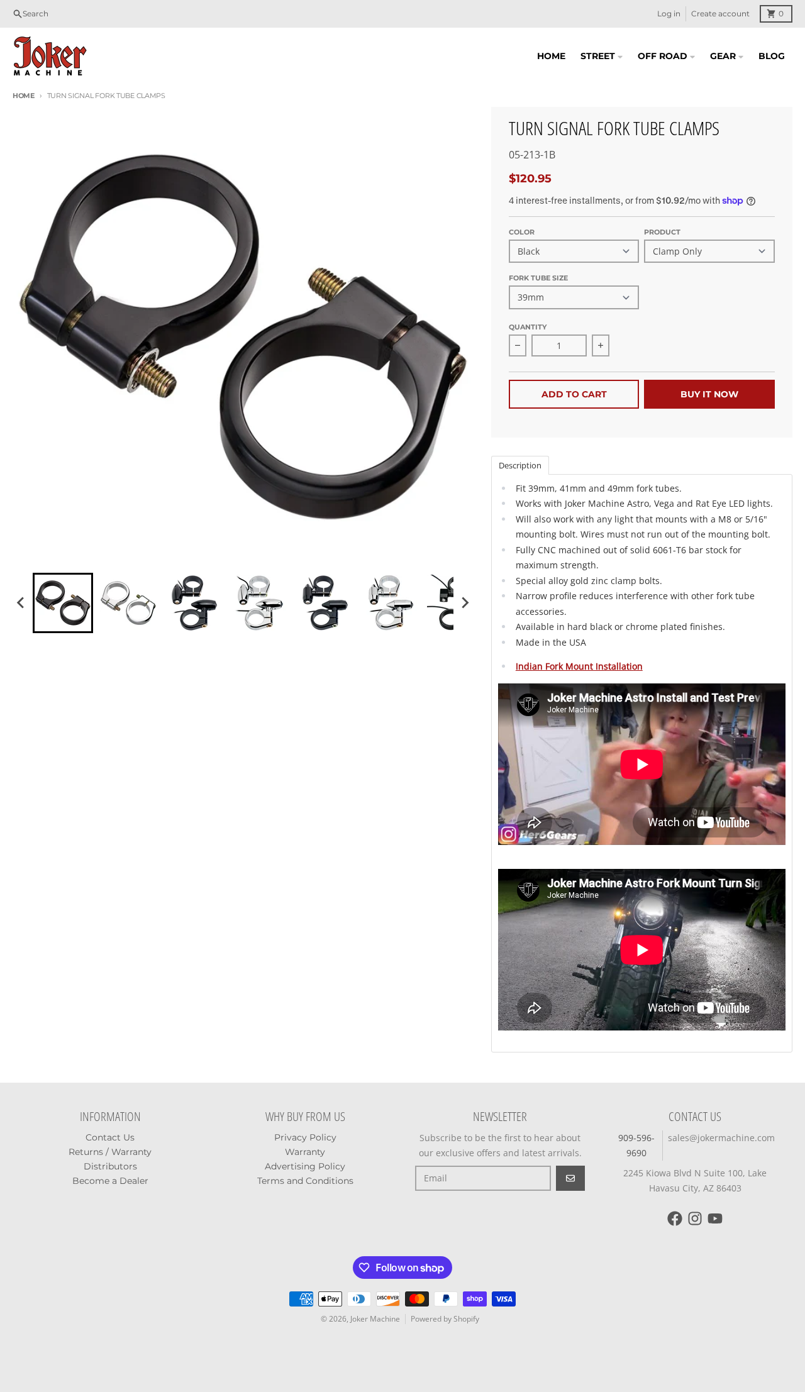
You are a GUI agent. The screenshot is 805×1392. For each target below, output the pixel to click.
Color (522, 232)
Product (662, 232)
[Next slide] (465, 603)
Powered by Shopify (445, 1318)
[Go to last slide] (21, 603)
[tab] (520, 464)
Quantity (528, 327)
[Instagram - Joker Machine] (694, 1218)
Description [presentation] (520, 465)
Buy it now (709, 394)
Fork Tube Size (538, 277)
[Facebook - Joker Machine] (674, 1218)
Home (24, 95)
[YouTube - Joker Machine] (715, 1218)
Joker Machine (375, 1318)
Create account (720, 13)
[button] (63, 603)
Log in (668, 13)
